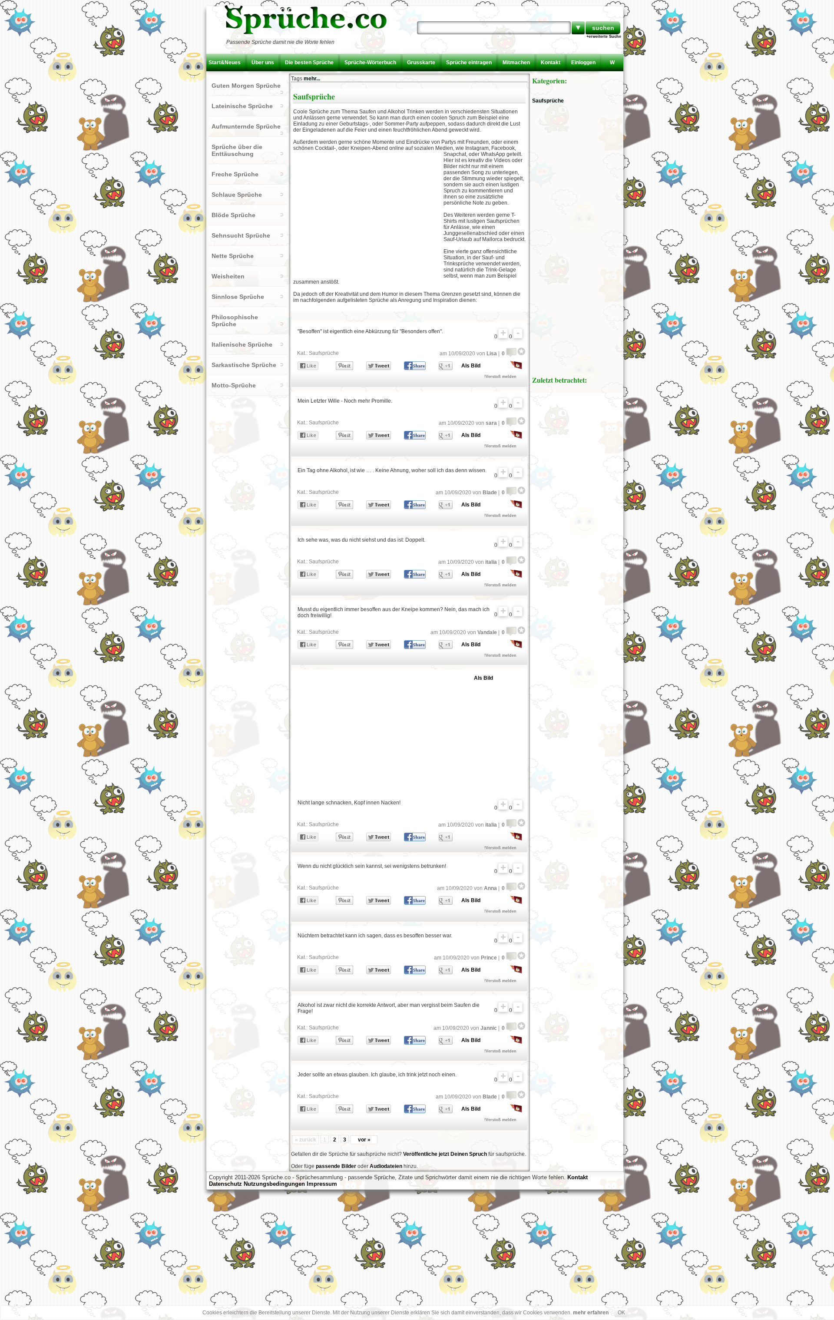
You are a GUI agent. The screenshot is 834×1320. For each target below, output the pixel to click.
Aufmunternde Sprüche (246, 126)
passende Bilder (336, 1166)
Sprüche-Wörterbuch (370, 63)
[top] (503, 333)
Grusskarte (421, 63)
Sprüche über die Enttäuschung (237, 150)
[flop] (518, 333)
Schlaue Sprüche (237, 194)
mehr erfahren (591, 1313)
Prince (489, 958)
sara (491, 423)
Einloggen (583, 63)
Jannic (488, 1028)
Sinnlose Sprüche (238, 296)
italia (491, 562)
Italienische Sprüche (242, 344)
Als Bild (470, 366)
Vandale (487, 632)
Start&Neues (224, 63)
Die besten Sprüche (309, 63)
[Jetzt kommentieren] (511, 351)
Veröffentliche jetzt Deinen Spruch (445, 1154)
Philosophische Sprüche (235, 321)
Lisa (491, 354)
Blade (490, 493)
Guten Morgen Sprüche (246, 85)
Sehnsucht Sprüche (241, 235)
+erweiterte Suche (603, 36)
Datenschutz (225, 1184)
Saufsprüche (324, 353)
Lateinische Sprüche (242, 106)
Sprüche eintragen (469, 63)
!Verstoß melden (500, 376)
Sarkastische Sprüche (244, 364)
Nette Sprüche (233, 255)
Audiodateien (386, 1166)
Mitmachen (516, 63)
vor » (364, 1140)
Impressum (322, 1184)
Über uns (263, 63)
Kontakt (550, 63)
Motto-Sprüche (234, 385)
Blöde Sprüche (233, 215)
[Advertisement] (368, 214)
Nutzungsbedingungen (274, 1184)
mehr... (312, 79)
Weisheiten (228, 276)
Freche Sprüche (235, 174)
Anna (490, 888)
